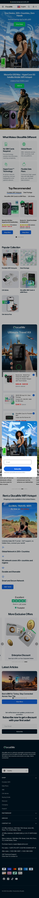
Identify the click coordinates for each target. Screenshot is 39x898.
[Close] (35, 423)
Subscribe (17, 469)
